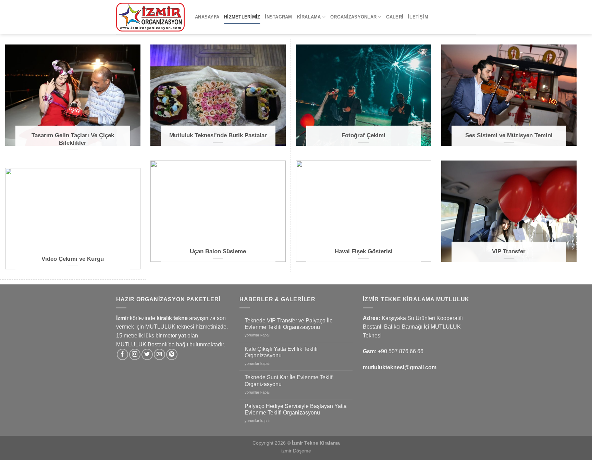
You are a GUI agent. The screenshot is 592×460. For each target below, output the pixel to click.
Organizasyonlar (353, 17)
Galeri (395, 17)
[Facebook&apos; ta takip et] (122, 354)
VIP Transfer (509, 251)
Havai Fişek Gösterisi (364, 251)
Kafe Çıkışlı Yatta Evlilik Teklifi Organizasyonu (281, 352)
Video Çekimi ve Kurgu (72, 259)
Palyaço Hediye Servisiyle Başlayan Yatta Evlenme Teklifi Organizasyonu (296, 409)
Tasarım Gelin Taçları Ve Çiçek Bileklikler (73, 139)
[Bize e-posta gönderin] (159, 354)
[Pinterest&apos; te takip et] (171, 354)
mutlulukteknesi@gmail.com (399, 367)
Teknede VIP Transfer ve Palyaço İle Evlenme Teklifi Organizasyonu (289, 324)
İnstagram (278, 17)
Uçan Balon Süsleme (218, 251)
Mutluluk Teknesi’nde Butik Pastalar (218, 135)
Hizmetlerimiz (242, 17)
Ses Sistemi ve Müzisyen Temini (509, 135)
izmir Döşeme (296, 450)
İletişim (418, 17)
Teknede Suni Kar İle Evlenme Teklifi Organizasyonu (289, 380)
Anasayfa (207, 17)
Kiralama (309, 17)
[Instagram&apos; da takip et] (134, 354)
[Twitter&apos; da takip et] (147, 354)
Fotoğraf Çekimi (363, 135)
